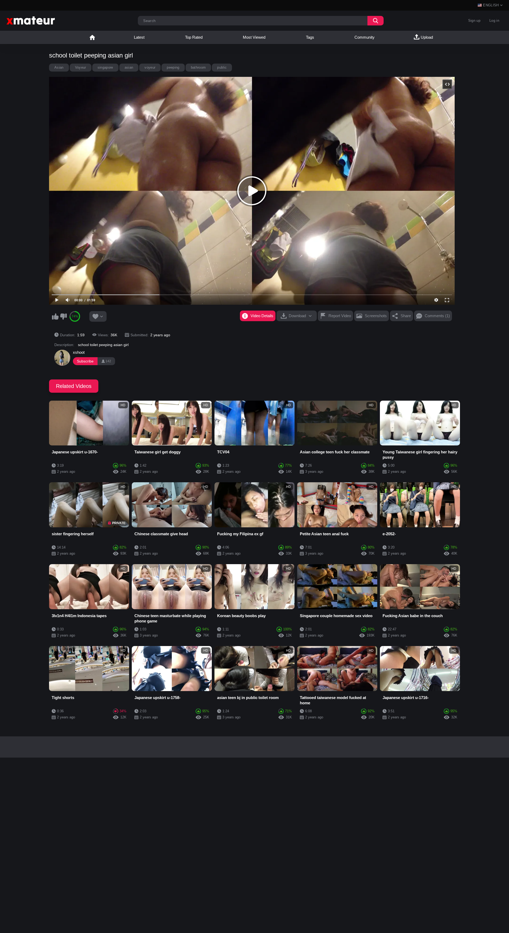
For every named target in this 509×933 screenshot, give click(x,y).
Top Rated (194, 37)
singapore (105, 67)
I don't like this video (63, 316)
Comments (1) (437, 315)
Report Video (339, 315)
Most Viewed (254, 37)
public (222, 67)
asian (129, 67)
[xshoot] (62, 358)
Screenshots (376, 315)
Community (364, 37)
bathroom (198, 67)
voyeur (149, 67)
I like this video (55, 316)
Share (406, 315)
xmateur (92, 37)
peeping (173, 67)
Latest (139, 37)
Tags (310, 37)
